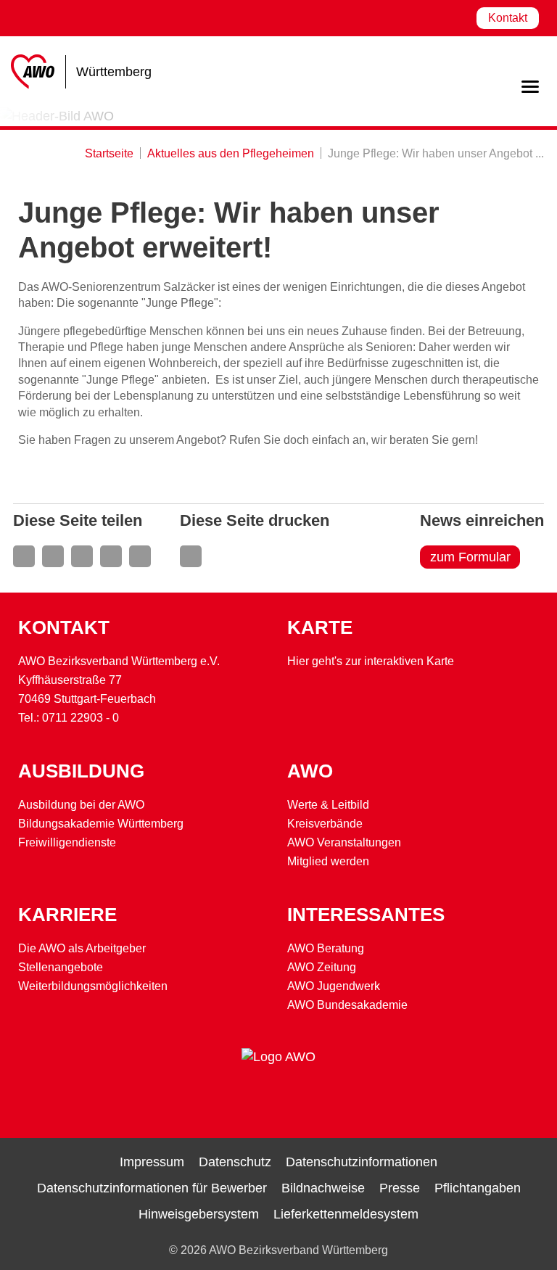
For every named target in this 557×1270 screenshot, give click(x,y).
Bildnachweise (323, 1188)
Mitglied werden (328, 861)
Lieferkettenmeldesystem (345, 1214)
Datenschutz (235, 1162)
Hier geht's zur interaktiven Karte (370, 661)
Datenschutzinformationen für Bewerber (152, 1188)
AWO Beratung (325, 948)
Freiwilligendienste (67, 842)
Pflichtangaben (477, 1188)
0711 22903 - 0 (80, 718)
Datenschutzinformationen (361, 1162)
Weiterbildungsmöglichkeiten (93, 986)
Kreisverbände (325, 823)
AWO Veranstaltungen (344, 842)
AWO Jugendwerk (333, 986)
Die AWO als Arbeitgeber (82, 948)
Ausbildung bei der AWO (81, 805)
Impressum (152, 1162)
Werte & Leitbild (328, 805)
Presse (399, 1188)
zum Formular (470, 557)
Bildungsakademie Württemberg (100, 823)
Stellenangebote (60, 967)
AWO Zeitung (321, 967)
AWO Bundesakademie (347, 1005)
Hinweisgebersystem (199, 1214)
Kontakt (507, 18)
